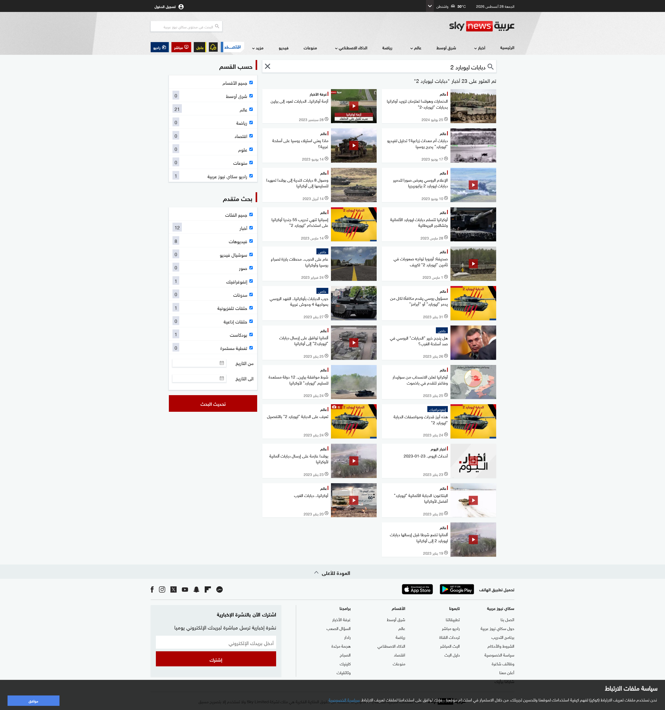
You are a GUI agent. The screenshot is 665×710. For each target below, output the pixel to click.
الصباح (345, 654)
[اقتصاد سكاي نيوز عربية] (232, 47)
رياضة (387, 47)
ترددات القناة (449, 637)
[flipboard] (208, 589)
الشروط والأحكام (501, 645)
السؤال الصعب (339, 628)
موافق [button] (33, 700)
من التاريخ (245, 363)
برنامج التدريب (502, 637)
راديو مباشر (451, 628)
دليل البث (452, 654)
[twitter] (173, 589)
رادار (347, 637)
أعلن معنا (506, 672)
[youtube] (185, 589)
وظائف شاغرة (503, 663)
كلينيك (345, 663)
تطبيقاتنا (453, 619)
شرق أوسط (446, 47)
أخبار (481, 47)
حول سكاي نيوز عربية (497, 628)
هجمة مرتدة (341, 645)
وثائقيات (344, 672)
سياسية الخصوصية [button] (344, 699)
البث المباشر (450, 645)
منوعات (310, 47)
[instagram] (162, 589)
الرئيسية (507, 47)
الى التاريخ (245, 378)
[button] (181, 47)
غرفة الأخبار (341, 619)
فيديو (284, 47)
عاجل (200, 47)
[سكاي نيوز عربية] (481, 26)
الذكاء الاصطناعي (353, 47)
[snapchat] (196, 589)
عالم (417, 47)
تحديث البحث (213, 403)
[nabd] (219, 589)
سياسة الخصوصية (499, 654)
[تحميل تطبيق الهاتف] (437, 589)
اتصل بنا (507, 619)
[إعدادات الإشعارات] (213, 47)
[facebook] (152, 589)
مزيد (259, 47)
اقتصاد (399, 654)
